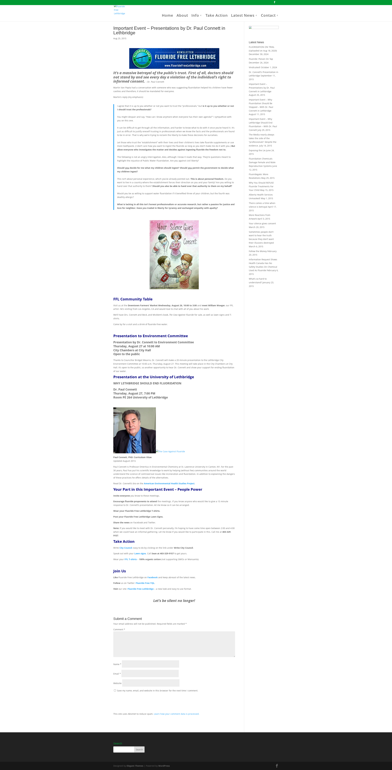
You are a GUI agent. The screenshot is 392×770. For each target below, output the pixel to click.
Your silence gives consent (262, 223)
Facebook (152, 577)
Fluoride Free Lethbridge (141, 588)
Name (117, 664)
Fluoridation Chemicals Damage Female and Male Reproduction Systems (262, 162)
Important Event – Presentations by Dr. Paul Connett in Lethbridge (262, 88)
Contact (268, 16)
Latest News (242, 16)
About (182, 16)
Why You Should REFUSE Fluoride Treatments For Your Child (261, 186)
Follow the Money (258, 251)
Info (195, 16)
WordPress (164, 765)
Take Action (216, 16)
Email (117, 673)
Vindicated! (254, 67)
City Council (125, 547)
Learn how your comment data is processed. (176, 713)
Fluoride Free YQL (145, 583)
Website (117, 683)
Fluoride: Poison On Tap (261, 58)
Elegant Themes (135, 765)
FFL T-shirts (130, 559)
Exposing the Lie (257, 150)
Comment (119, 629)
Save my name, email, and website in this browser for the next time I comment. (157, 690)
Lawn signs (140, 553)
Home (167, 16)
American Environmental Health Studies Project (169, 483)
